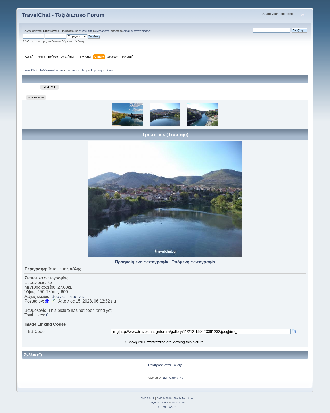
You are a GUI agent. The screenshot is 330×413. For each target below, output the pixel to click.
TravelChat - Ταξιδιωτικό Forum (63, 15)
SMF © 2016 (164, 398)
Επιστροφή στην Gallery (165, 365)
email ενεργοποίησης (136, 30)
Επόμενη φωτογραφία (193, 262)
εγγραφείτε (102, 30)
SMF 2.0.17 (147, 398)
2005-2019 (178, 402)
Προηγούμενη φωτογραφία (141, 262)
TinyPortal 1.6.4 (158, 402)
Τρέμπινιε (75, 296)
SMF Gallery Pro (172, 377)
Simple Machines (183, 398)
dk (47, 301)
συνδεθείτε (85, 30)
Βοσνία (58, 296)
